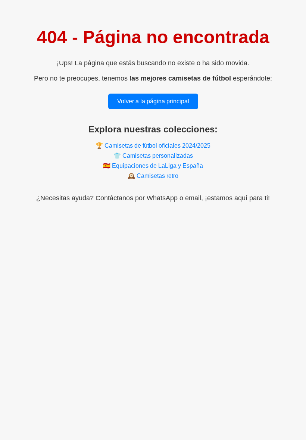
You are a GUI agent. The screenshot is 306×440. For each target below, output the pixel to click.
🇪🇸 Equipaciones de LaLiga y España (153, 166)
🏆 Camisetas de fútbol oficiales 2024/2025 (153, 145)
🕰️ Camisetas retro (153, 176)
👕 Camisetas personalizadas (153, 156)
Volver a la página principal (153, 101)
